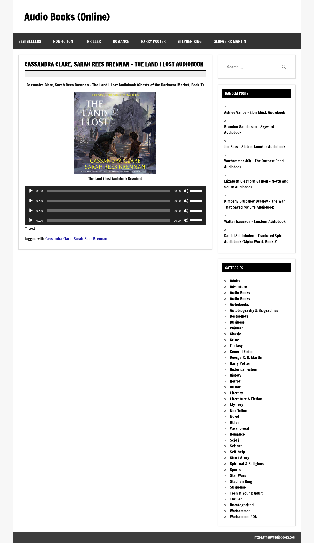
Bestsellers (29, 41)
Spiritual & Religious (247, 463)
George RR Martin (230, 41)
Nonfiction (63, 41)
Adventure (238, 286)
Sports (235, 469)
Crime (234, 340)
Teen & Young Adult (246, 493)
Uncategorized (242, 505)
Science (236, 446)
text (31, 228)
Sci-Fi (234, 440)
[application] (115, 191)
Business (237, 322)
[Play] (30, 190)
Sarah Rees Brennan (90, 238)
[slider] (197, 190)
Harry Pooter (153, 41)
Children (237, 328)
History (235, 375)
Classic (235, 334)
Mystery (236, 404)
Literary (236, 393)
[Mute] (185, 190)
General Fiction (242, 351)
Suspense (238, 487)
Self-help (237, 452)
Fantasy (236, 345)
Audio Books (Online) (67, 17)
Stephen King (190, 41)
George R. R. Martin (246, 357)
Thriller (93, 41)
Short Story (239, 457)
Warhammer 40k (243, 516)
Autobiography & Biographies (254, 310)
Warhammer (240, 511)
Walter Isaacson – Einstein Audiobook (255, 221)
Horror (235, 381)
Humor (235, 387)
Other (234, 422)
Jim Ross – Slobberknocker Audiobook (254, 146)
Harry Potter (240, 363)
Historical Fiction (243, 369)
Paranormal (239, 428)
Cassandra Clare (58, 238)
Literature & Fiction (246, 398)
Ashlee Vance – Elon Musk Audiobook (254, 112)
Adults (235, 281)
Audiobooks (239, 304)
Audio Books (240, 292)
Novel (234, 416)
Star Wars (238, 475)
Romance (121, 41)
